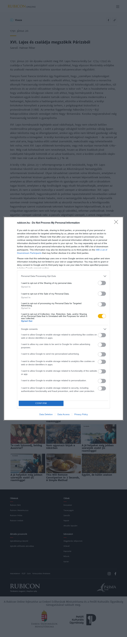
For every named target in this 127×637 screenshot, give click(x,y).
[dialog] (63, 318)
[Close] (117, 223)
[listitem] (63, 276)
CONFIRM (41, 403)
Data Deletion (46, 414)
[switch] (102, 283)
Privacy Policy (81, 414)
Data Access (63, 414)
